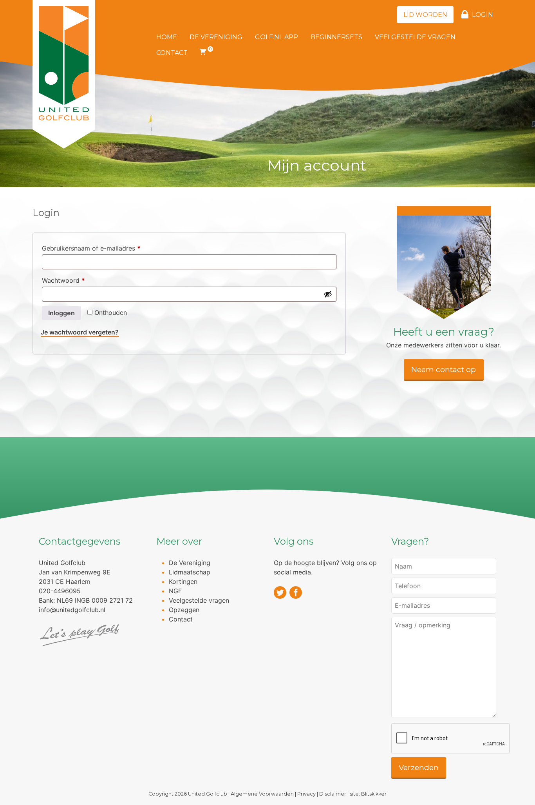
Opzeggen (184, 610)
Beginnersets (336, 37)
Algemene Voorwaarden (262, 794)
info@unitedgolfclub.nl (72, 610)
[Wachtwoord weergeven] (328, 294)
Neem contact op (443, 369)
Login (482, 14)
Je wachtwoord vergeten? (80, 332)
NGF (175, 591)
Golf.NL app (276, 37)
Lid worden (425, 14)
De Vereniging (216, 37)
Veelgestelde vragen (415, 37)
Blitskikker (374, 794)
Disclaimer (332, 794)
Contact (172, 52)
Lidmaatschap (189, 572)
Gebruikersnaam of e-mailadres (101, 248)
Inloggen (61, 313)
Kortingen (183, 581)
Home (166, 37)
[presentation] (450, 738)
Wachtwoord (73, 280)
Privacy (306, 794)
